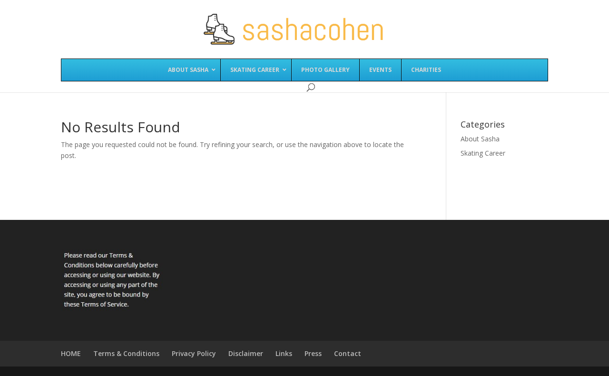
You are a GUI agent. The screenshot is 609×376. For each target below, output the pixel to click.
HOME (71, 353)
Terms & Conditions (126, 353)
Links (283, 353)
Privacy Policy (194, 353)
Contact (347, 353)
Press (313, 353)
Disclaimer (245, 353)
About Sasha (480, 138)
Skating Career (483, 153)
